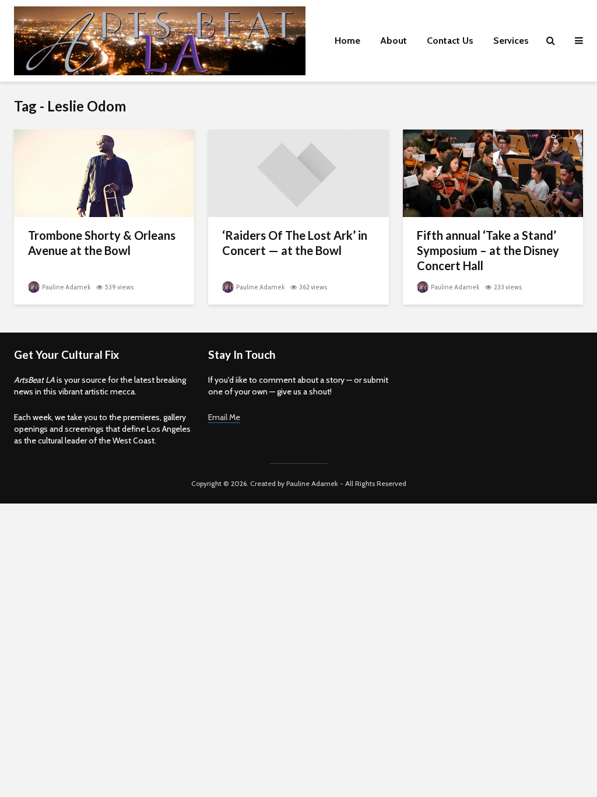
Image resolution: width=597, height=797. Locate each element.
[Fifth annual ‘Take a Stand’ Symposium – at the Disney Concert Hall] (493, 172)
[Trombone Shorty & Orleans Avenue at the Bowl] (104, 172)
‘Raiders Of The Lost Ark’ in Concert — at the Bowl (294, 242)
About (393, 40)
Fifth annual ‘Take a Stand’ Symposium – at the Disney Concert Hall (488, 250)
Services (511, 40)
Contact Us (450, 40)
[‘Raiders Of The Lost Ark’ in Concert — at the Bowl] (298, 172)
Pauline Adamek (65, 287)
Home (347, 40)
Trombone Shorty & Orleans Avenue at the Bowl (101, 242)
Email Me (224, 417)
